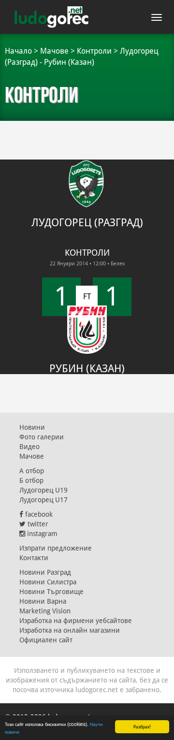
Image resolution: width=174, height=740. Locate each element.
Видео (29, 446)
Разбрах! (142, 726)
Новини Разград (45, 572)
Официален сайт (45, 640)
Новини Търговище (51, 591)
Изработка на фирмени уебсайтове (75, 620)
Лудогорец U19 (43, 490)
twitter (37, 524)
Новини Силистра (47, 582)
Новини (32, 427)
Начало (18, 51)
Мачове (54, 51)
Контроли (94, 51)
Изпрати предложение (55, 548)
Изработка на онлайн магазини (69, 630)
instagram (41, 533)
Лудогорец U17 (43, 500)
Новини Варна (42, 601)
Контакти (33, 558)
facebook (38, 514)
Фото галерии (41, 437)
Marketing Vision (45, 611)
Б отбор (31, 480)
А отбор (31, 471)
